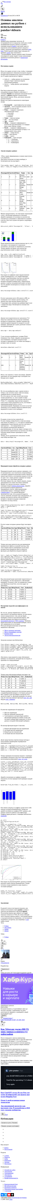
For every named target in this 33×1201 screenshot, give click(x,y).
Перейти (3, 1015)
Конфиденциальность (11, 1178)
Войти (6, 1148)
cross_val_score (22, 759)
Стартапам (7, 1191)
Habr (10, 1199)
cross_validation (10, 699)
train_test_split (27, 698)
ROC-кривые (20, 621)
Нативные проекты (10, 1187)
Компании (7, 1160)
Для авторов (8, 1171)
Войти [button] (3, 11)
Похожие (14, 1122)
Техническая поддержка (19, 1197)
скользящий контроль (7, 621)
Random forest (8, 633)
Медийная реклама (10, 1186)
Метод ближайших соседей (12, 632)
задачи (8, 52)
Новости (7, 1157)
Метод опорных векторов (12, 630)
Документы (8, 1175)
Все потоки (7, 1)
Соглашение (8, 1176)
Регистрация (8, 1149)
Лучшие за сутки (6, 1122)
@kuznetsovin (5, 963)
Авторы (6, 1162)
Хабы (6, 1159)
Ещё (6, 1114)
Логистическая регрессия (12, 635)
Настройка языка (6, 1197)
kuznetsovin (4, 15)
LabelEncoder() (5, 492)
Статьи (6, 1155)
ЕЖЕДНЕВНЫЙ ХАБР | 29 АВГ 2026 (13, 1020)
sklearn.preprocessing (18, 486)
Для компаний (8, 1173)
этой (27, 919)
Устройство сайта (9, 1170)
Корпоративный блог (11, 1184)
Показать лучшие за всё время (10, 1126)
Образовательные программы (13, 1189)
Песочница (7, 1164)
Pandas (14, 46)
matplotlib (4, 816)
